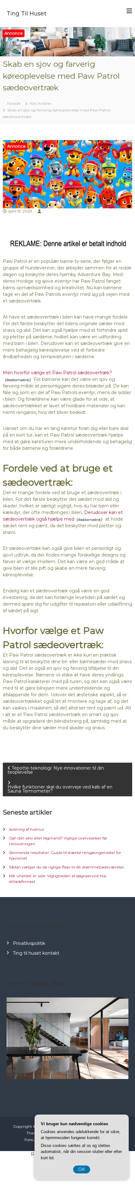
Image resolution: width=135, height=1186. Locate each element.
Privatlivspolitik (29, 943)
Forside (31, 1139)
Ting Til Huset (26, 13)
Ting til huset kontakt (36, 953)
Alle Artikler (41, 103)
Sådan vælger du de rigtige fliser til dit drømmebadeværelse (66, 867)
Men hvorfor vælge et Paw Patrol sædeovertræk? (57, 373)
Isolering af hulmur (26, 829)
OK (81, 1169)
